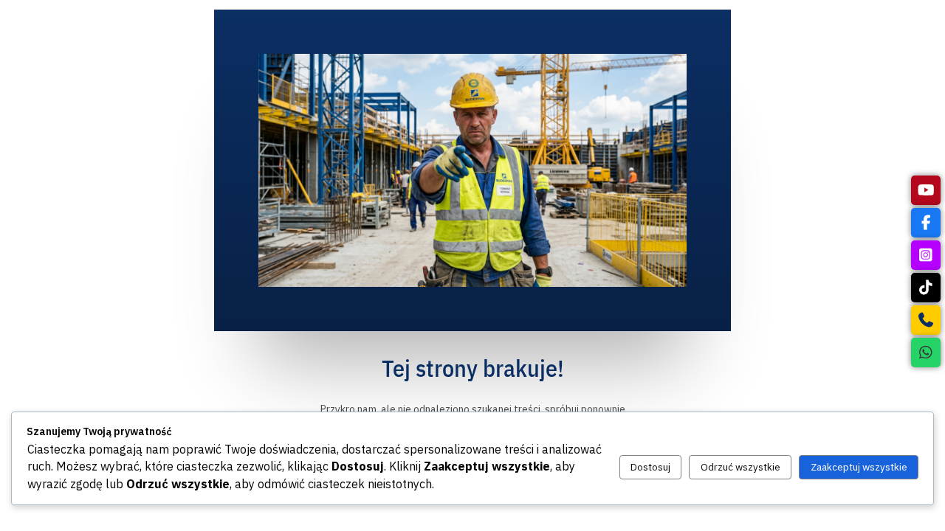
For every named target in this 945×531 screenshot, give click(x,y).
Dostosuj (650, 466)
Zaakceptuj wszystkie (859, 466)
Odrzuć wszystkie (740, 466)
